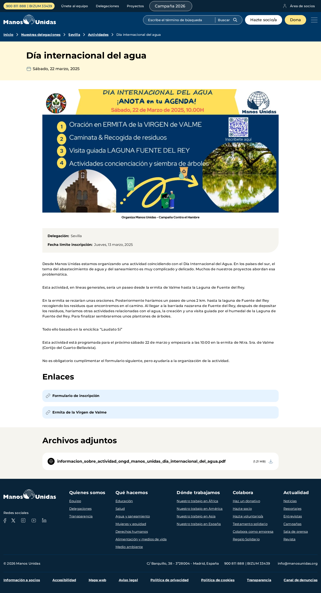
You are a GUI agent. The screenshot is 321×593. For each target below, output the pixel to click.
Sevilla (74, 35)
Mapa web (97, 580)
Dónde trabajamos (198, 492)
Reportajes (292, 509)
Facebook (4, 520)
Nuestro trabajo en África (197, 501)
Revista (289, 539)
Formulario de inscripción (75, 396)
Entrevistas (292, 516)
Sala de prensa (295, 531)
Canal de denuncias (301, 580)
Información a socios (21, 580)
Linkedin (44, 520)
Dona (295, 19)
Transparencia (81, 516)
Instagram (23, 520)
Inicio (8, 35)
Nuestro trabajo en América (200, 509)
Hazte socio (242, 509)
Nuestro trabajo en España (199, 524)
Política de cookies (218, 580)
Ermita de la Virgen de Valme (79, 412)
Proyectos (135, 6)
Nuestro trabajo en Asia (196, 516)
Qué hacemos (132, 492)
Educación (124, 501)
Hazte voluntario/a (248, 516)
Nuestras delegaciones (40, 35)
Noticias (290, 501)
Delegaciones (107, 6)
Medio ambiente (129, 547)
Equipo (75, 501)
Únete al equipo (74, 6)
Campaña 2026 (170, 6)
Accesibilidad (64, 580)
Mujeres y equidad (131, 524)
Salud (120, 509)
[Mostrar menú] (313, 20)
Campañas (292, 524)
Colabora (243, 492)
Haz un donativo (246, 501)
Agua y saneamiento (133, 516)
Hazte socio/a (263, 19)
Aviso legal (128, 580)
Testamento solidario (250, 524)
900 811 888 (16, 6)
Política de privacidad (169, 580)
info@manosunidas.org (298, 563)
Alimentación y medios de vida (141, 539)
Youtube (33, 520)
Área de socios (302, 6)
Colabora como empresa (253, 531)
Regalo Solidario (246, 539)
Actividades (98, 35)
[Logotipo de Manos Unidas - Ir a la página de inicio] (29, 23)
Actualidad (296, 492)
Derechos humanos (132, 531)
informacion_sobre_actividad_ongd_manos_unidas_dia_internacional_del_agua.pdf (141, 461)
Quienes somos (87, 492)
